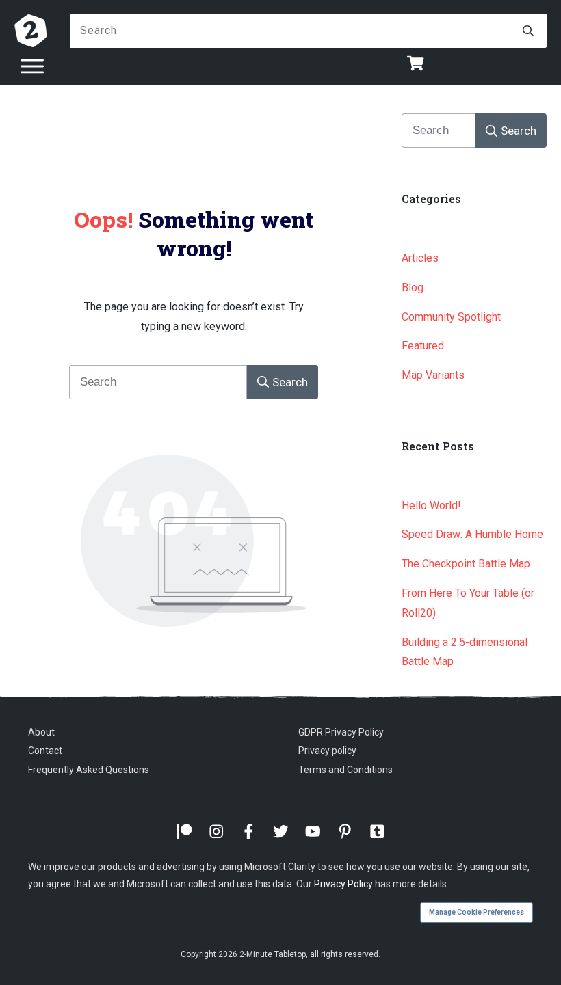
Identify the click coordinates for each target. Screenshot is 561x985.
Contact (45, 750)
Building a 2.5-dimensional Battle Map (464, 652)
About (41, 732)
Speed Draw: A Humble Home (472, 534)
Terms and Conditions (345, 769)
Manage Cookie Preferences (476, 912)
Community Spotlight (451, 316)
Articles (420, 258)
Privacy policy (327, 750)
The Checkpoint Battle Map (466, 563)
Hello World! (431, 505)
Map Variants (433, 374)
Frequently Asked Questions (88, 769)
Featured (423, 345)
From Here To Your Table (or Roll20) (468, 602)
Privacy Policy (343, 883)
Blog (412, 287)
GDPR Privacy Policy (341, 732)
